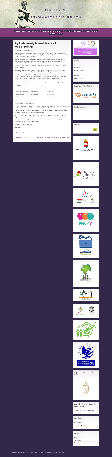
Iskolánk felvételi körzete (80, 73)
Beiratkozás (26, 31)
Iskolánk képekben (79, 78)
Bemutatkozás (78, 65)
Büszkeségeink (46, 31)
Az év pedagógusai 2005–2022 (35, 452)
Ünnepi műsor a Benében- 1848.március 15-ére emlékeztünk (53, 137)
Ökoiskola (53, 34)
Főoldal (17, 31)
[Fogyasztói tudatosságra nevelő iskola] (85, 388)
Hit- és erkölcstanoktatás (80, 70)
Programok (35, 31)
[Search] (95, 129)
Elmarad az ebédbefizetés (22, 137)
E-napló (94, 31)
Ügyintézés (77, 31)
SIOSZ (60, 34)
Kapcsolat (87, 31)
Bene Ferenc (56, 9)
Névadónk (76, 75)
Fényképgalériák (78, 437)
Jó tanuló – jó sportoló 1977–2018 (54, 452)
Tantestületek (77, 440)
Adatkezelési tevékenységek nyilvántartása (85, 410)
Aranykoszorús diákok (18, 452)
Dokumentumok (57, 31)
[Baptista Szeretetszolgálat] (85, 95)
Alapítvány (68, 31)
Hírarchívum (77, 422)
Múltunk (76, 442)
